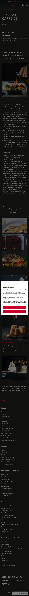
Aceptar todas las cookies (14, 311)
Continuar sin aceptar (23, 282)
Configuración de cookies (14, 308)
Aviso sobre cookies (17, 302)
